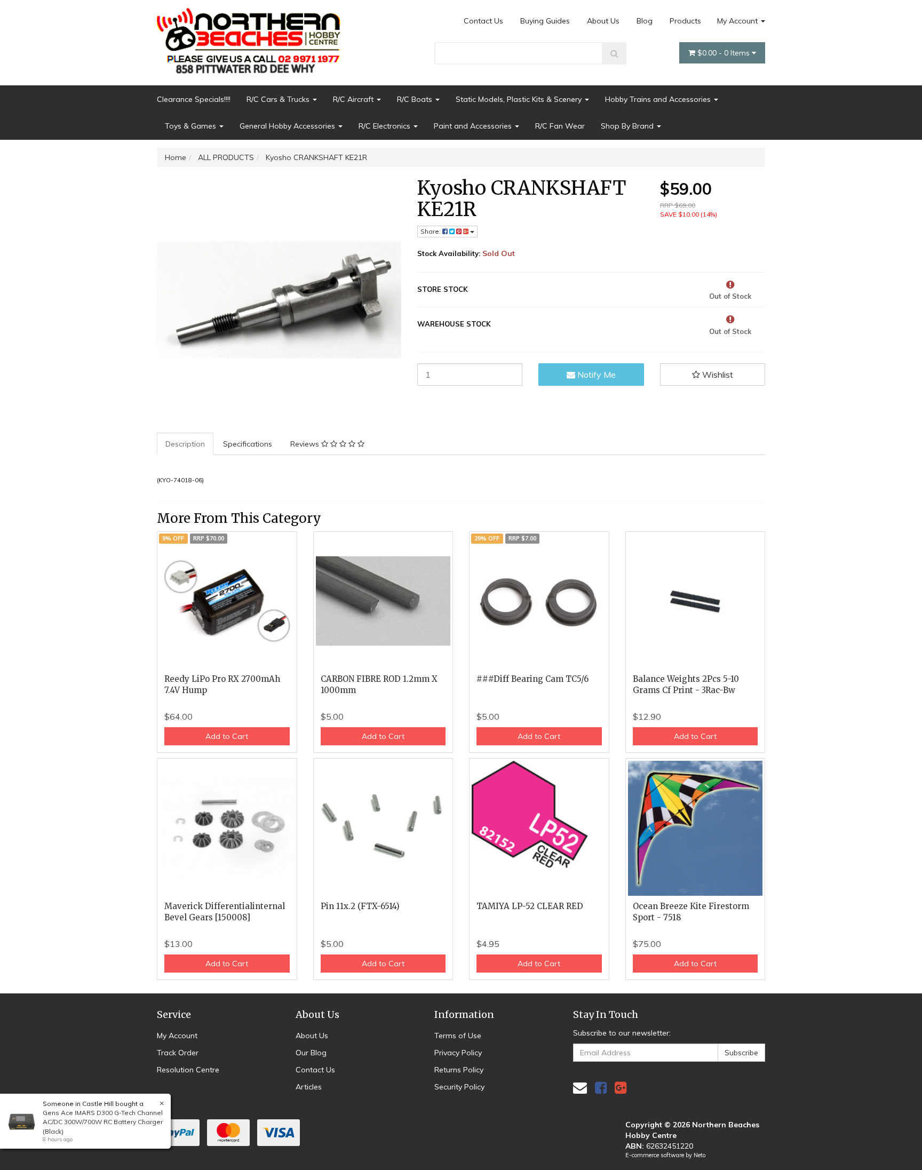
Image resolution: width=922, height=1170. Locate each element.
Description (185, 444)
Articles (309, 1087)
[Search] (614, 53)
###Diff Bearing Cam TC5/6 (532, 679)
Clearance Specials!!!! (193, 99)
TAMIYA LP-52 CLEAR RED (529, 906)
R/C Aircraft (354, 99)
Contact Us (483, 21)
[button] (713, 374)
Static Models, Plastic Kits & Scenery (520, 99)
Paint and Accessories (474, 126)
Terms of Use (457, 1035)
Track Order (177, 1052)
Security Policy (459, 1087)
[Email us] (580, 1087)
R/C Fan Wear (560, 126)
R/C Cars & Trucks (279, 99)
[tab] (185, 444)
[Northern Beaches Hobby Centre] (252, 37)
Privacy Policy (458, 1052)
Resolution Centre (188, 1070)
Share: (431, 231)
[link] (601, 1087)
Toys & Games (191, 126)
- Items (724, 53)
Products (685, 21)
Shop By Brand (628, 126)
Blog (645, 21)
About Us (603, 21)
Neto (699, 1155)
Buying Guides (545, 21)
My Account (738, 21)
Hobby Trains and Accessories (659, 99)
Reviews (305, 444)
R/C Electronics (385, 126)
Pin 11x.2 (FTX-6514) (360, 906)
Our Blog (311, 1052)
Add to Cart (226, 736)
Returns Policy (458, 1070)
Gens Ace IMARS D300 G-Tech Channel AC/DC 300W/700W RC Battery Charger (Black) (103, 1122)
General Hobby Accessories (288, 126)
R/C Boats (415, 99)
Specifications (247, 444)
